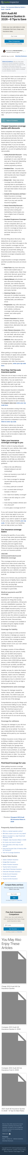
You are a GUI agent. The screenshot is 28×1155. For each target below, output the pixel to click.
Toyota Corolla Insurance (10, 879)
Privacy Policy (22, 1149)
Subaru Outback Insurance (10, 859)
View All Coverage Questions (11, 852)
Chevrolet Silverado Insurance (11, 871)
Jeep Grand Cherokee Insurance (12, 869)
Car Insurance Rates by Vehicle (15, 7)
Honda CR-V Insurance (9, 876)
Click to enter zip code (8, 421)
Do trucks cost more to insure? (12, 842)
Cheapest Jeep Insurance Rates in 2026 (14, 840)
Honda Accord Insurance (10, 874)
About (3, 1138)
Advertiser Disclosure (21, 56)
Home (3, 7)
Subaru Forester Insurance (10, 864)
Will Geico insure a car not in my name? (14, 833)
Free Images (17, 1151)
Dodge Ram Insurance (9, 862)
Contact (15, 1149)
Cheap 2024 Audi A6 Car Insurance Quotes (11, 987)
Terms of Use (19, 43)
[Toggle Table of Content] (12, 120)
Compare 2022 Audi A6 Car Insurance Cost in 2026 (12, 1069)
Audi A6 (8, 9)
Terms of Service (8, 1151)
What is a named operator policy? (13, 831)
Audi (2, 9)
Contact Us (9, 1138)
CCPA (22, 1151)
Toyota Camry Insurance (10, 867)
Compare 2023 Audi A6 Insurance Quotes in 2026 (11, 1028)
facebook (10, 1134)
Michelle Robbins (17, 50)
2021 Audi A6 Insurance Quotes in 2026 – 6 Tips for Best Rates (13, 1110)
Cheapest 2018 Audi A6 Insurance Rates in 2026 (17, 819)
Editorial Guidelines (7, 61)
